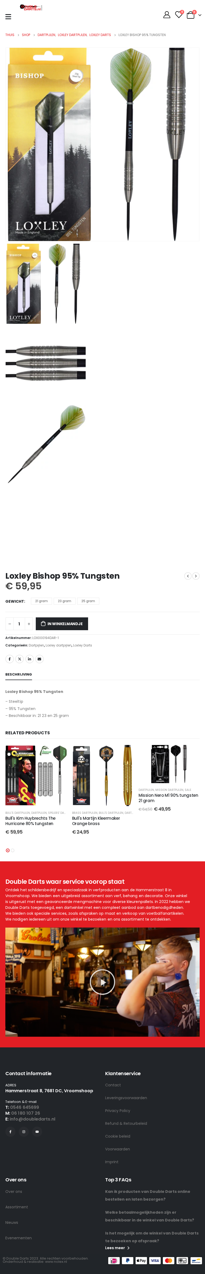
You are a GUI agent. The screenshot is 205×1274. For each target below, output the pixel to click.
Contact (113, 1085)
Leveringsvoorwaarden (126, 1098)
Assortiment (16, 1207)
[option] (102, 283)
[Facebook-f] (10, 1132)
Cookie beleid (117, 1136)
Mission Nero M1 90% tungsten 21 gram (168, 797)
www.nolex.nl (56, 1261)
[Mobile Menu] (8, 16)
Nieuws (11, 1222)
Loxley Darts (82, 645)
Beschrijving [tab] (18, 674)
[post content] (35, 775)
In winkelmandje (65, 623)
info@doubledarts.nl (32, 1119)
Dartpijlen (36, 645)
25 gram (88, 601)
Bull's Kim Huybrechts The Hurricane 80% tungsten (30, 820)
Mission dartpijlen (169, 790)
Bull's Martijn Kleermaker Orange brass (96, 820)
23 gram (64, 601)
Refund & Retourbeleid (126, 1123)
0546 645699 (24, 1107)
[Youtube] (37, 1132)
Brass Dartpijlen (84, 813)
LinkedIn (29, 659)
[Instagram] (24, 1132)
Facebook (9, 659)
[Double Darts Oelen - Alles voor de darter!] (31, 7)
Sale (188, 790)
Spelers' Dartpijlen (62, 813)
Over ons (13, 1191)
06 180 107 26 (25, 1113)
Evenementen (18, 1238)
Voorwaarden (117, 1149)
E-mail (39, 659)
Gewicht (14, 601)
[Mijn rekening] (167, 14)
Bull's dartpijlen (17, 813)
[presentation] (12, 144)
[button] (7, 850)
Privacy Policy (117, 1110)
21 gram (41, 601)
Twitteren (19, 659)
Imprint (112, 1162)
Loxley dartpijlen (59, 645)
